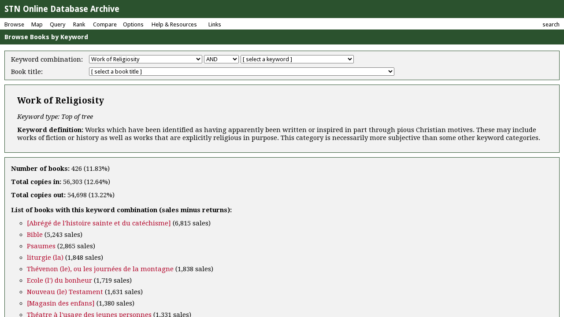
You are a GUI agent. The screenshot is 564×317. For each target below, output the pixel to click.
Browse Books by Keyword (46, 37)
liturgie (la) (45, 258)
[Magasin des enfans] (61, 303)
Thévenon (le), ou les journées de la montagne (100, 269)
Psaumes (41, 246)
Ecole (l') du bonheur (59, 280)
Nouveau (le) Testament (65, 292)
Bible (35, 235)
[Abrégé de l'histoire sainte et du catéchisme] (99, 223)
